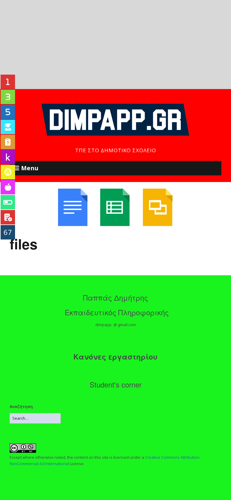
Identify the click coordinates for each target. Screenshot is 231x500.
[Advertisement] (115, 44)
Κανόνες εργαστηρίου (115, 356)
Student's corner (116, 384)
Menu (29, 168)
